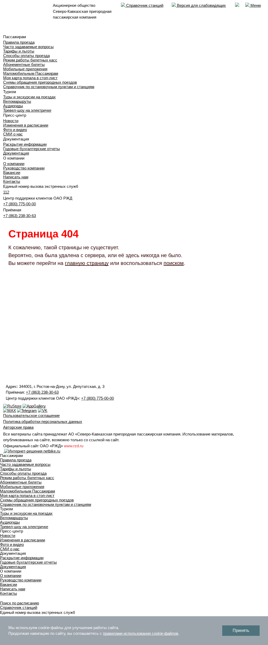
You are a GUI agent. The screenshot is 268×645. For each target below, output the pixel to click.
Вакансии (11, 172)
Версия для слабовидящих (201, 5)
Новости (10, 120)
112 (6, 192)
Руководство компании (23, 168)
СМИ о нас (13, 134)
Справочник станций (144, 5)
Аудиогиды (13, 106)
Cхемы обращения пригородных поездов (40, 82)
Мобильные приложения (25, 69)
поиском (174, 263)
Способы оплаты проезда (26, 55)
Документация (16, 153)
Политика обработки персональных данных (42, 421)
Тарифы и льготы (18, 51)
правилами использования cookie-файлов (140, 633)
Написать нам (15, 177)
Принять (241, 630)
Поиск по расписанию (19, 603)
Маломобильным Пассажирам (30, 73)
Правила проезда (19, 42)
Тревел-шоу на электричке (27, 110)
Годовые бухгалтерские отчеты (31, 148)
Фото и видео (15, 129)
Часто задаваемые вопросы (28, 46)
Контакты (11, 181)
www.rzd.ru (73, 446)
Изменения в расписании (25, 125)
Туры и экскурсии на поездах (29, 97)
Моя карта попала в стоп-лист (30, 78)
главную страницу (87, 263)
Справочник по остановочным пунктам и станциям (48, 86)
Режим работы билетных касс (30, 60)
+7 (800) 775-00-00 (19, 204)
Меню (255, 5)
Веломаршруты (17, 101)
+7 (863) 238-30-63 (19, 215)
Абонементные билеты (24, 64)
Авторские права (18, 427)
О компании (13, 163)
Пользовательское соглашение (31, 415)
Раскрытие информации (25, 144)
